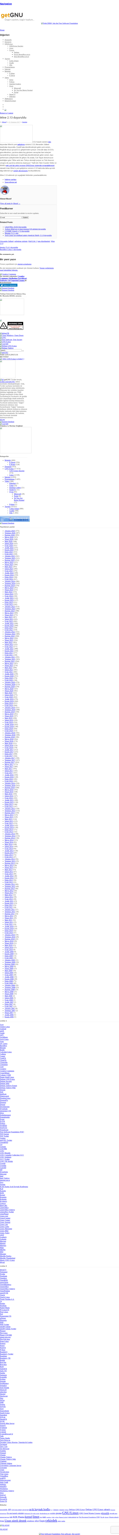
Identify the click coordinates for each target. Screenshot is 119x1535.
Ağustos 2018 (10, 733)
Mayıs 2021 (9, 663)
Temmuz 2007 (10, 1011)
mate (44, 1517)
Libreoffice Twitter (7, 1212)
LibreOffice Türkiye (7, 1210)
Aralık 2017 (9, 750)
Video (7, 78)
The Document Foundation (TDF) (89, 1517)
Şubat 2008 (9, 998)
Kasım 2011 (9, 903)
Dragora (3, 1102)
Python (11, 82)
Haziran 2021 (10, 661)
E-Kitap (12, 73)
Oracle (2, 1295)
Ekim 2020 (9, 678)
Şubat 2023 (9, 619)
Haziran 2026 (10, 535)
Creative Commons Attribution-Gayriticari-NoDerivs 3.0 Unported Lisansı (13, 278)
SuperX (3, 1426)
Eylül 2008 (9, 983)
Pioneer (3, 1331)
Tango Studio (5, 1438)
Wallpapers (9, 99)
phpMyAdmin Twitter (8, 1329)
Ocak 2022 (9, 647)
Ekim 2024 (9, 577)
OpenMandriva (5, 1285)
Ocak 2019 (9, 722)
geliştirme (21, 144)
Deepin (2, 1090)
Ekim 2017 (9, 754)
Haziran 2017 (10, 762)
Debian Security (6, 1081)
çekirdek (51, 1520)
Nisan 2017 (9, 767)
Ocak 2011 (9, 924)
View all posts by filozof (10, 203)
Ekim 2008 (9, 981)
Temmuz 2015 (10, 811)
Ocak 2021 (9, 672)
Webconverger (5, 1480)
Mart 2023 (8, 617)
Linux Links (4, 1227)
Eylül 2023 (9, 604)
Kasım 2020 (9, 676)
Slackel (2, 1394)
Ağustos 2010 (10, 935)
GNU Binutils (5, 1153)
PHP (1, 1322)
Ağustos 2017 (10, 758)
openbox (48, 1517)
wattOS (3, 1478)
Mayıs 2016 (9, 790)
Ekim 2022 (9, 628)
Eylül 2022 (9, 630)
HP (1, 1170)
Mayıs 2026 (9, 537)
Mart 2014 (8, 844)
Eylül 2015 (9, 806)
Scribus (2, 1379)
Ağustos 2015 (10, 809)
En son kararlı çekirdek (15, 1513)
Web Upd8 (4, 1482)
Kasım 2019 (9, 701)
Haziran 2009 (10, 964)
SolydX (3, 1407)
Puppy (2, 1346)
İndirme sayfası (10, 179)
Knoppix (3, 1197)
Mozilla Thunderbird (7, 1258)
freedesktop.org (45, 1513)
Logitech (3, 1237)
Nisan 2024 (9, 590)
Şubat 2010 (9, 947)
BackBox (3, 1046)
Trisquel (3, 1453)
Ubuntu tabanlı (114, 1517)
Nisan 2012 (9, 893)
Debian (16, 52)
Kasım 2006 (9, 1017)
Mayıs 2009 (9, 966)
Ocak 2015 (9, 823)
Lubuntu (3, 1239)
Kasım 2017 (9, 752)
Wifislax (3, 1484)
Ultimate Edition (6, 1463)
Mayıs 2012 (9, 891)
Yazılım (7, 59)
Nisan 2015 (9, 817)
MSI (1, 1252)
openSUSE (4, 1293)
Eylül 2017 (9, 756)
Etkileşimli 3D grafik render (31, 1513)
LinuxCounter (5, 1218)
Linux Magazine (6, 1229)
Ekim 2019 (9, 703)
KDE (2, 1193)
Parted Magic (5, 1308)
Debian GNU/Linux (7, 1079)
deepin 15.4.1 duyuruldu (9, 247)
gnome (59, 1513)
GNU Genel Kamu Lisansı (89, 1513)
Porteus (2, 1343)
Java (1, 1182)
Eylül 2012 (9, 882)
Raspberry (4, 1352)
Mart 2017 (8, 769)
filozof (4, 122)
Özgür (42, 1521)
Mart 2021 (8, 668)
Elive (2, 1113)
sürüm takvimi (72, 1517)
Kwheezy (3, 1201)
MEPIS (2, 1250)
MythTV (3, 1270)
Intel (1, 1176)
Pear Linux (4, 1312)
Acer (2, 1025)
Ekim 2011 (9, 905)
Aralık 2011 (9, 901)
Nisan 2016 (9, 792)
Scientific (3, 1377)
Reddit (2, 1360)
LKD (2, 1235)
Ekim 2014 (9, 830)
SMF (2, 1402)
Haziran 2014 (10, 838)
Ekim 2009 (9, 956)
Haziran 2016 (10, 788)
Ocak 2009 (9, 975)
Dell (1, 1092)
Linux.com (4, 1216)
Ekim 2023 (9, 602)
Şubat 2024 (9, 594)
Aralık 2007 (9, 1002)
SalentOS (3, 1369)
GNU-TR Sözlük (6, 1161)
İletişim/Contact (10, 101)
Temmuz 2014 (10, 836)
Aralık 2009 (9, 952)
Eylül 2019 (9, 705)
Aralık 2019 (9, 699)
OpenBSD (4, 1280)
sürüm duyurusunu (20, 171)
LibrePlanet (4, 1214)
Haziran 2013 (10, 863)
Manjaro (3, 1246)
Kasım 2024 (9, 575)
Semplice (3, 1386)
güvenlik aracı (113, 1513)
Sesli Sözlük (4, 1388)
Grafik (11, 63)
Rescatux (3, 1365)
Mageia (2, 1243)
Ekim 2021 (9, 653)
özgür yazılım (61, 1521)
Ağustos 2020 (10, 682)
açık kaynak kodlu (39, 1509)
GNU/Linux (9, 44)
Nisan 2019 (9, 716)
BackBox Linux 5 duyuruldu (10, 249)
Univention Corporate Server (10, 1466)
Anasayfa (8, 40)
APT (2, 1035)
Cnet (1, 1067)
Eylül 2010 (9, 933)
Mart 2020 (8, 693)
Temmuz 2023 (10, 609)
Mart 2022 (8, 642)
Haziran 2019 (10, 712)
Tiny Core (3, 1447)
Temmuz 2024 (10, 583)
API (9, 1509)
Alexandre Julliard (6, 241)
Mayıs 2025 (9, 562)
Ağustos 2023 (10, 607)
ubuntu (107, 1517)
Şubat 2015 (9, 821)
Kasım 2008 (9, 979)
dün (49, 142)
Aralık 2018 (9, 724)
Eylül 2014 (9, 832)
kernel (28, 1516)
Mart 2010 (8, 945)
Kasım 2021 (9, 651)
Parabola (3, 1306)
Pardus (2, 1303)
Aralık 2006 (9, 1015)
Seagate (3, 1381)
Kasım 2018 (9, 727)
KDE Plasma (18, 1517)
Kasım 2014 (9, 828)
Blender (3, 1048)
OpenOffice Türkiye (7, 1289)
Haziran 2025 (10, 560)
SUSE (2, 1421)
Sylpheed (3, 1428)
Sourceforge (4, 1411)
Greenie (3, 1147)
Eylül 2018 (9, 731)
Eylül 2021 (9, 655)
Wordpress (4, 1489)
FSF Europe (4, 1134)
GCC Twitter (5, 1159)
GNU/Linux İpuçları (16, 46)
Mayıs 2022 (9, 638)
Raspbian (3, 1356)
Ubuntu (3, 1455)
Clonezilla (3, 1062)
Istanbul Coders (15, 84)
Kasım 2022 (9, 626)
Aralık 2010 (9, 926)
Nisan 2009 (9, 968)
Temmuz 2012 (10, 886)
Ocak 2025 (9, 571)
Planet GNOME (6, 1335)
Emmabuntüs (5, 1117)
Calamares (56, 1510)
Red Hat (3, 1362)
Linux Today (5, 1233)
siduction (3, 1392)
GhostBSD (4, 1142)
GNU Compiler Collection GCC (12, 1155)
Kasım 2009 (9, 954)
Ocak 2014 (9, 849)
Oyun (11, 86)
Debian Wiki (4, 1084)
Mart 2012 (8, 895)
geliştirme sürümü (20, 241)
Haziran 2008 (10, 990)
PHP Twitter (4, 1325)
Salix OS (3, 1371)
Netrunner (3, 1272)
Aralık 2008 (9, 977)
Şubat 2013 (9, 872)
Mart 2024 (8, 592)
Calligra (3, 1054)
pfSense (3, 1318)
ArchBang (4, 1037)
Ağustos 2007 (10, 1008)
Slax (1, 1398)
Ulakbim (3, 1461)
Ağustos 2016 (10, 783)
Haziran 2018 (10, 737)
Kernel (2, 1195)
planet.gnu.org (5, 1337)
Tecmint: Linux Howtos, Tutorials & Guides (16, 1442)
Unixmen (3, 1468)
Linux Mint (4, 1231)
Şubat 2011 (9, 922)
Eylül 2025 (9, 554)
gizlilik (52, 1513)
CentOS (3, 1058)
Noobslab (3, 1276)
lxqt (41, 1517)
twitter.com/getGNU (7, 382)
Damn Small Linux (7, 1077)
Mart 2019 (8, 718)
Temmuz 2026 (10, 533)
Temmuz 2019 (10, 710)
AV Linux (3, 1044)
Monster (3, 1254)
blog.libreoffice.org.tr (21, 57)
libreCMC (3, 1206)
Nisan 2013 (9, 867)
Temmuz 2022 (10, 634)
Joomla (2, 1184)
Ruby (2, 1367)
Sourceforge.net (11, 182)
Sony (2, 1409)
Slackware (4, 1396)
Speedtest (3, 1415)
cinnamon (61, 1510)
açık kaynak (25, 1510)
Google (2, 1163)
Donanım (8, 42)
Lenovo (3, 1203)
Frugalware (4, 1130)
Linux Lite (4, 1224)
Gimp (11, 80)
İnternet (7, 69)
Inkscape (3, 1174)
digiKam (3, 1094)
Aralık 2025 (9, 548)
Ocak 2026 (9, 546)
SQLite (2, 1417)
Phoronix (3, 1320)
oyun (53, 1517)
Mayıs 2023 (9, 613)
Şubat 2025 (9, 569)
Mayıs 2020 (9, 689)
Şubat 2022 (9, 644)
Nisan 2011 (9, 918)
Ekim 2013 (9, 855)
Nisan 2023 (9, 615)
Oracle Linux (5, 1297)
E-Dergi (12, 75)
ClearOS (3, 1060)
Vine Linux (4, 1474)
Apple (2, 1033)
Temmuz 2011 (10, 912)
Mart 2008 (8, 996)
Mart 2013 (8, 870)
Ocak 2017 (9, 773)
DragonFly (4, 1100)
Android (3, 1029)
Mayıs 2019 (9, 714)
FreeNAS (3, 1128)
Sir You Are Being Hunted (23, 90)
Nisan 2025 (9, 565)
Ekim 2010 (9, 931)
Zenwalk (3, 1497)
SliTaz (2, 1400)
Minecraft (17, 88)
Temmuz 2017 (10, 760)
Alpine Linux (5, 1027)
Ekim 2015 (9, 804)
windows (30, 1521)
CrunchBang (4, 1073)
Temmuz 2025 (10, 558)
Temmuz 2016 (10, 785)
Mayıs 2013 (9, 865)
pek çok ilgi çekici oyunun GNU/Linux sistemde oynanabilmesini (30, 165)
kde (11, 1517)
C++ (51, 1509)
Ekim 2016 (9, 779)
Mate (2, 1248)
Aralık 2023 (9, 598)
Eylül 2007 (9, 1006)
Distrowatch (4, 1096)
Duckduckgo (5, 1107)
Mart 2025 (8, 567)
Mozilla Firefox (5, 1256)
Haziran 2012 (10, 889)
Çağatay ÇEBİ (5, 1075)
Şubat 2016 (9, 796)
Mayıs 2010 (9, 941)
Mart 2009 (8, 971)
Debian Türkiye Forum (8, 1086)
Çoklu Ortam (14, 61)
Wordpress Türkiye (7, 1491)
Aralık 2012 (9, 876)
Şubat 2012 (9, 897)
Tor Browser (4, 1449)
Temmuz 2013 (10, 861)
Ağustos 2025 (10, 556)
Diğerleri (12, 96)
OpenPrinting (5, 1291)
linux (36, 1516)
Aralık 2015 (9, 800)
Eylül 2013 (9, 857)
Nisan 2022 (9, 640)
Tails (1, 1436)
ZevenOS (3, 1499)
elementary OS (5, 1111)
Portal (16, 92)
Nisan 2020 (9, 691)
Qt (1, 1301)
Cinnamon (4, 1065)
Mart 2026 (8, 541)
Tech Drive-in (5, 1440)
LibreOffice (4, 1208)
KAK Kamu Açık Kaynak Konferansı (14, 1187)
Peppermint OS (5, 1316)
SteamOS (3, 1419)
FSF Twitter (4, 1136)
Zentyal (3, 1495)
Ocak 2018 (9, 748)
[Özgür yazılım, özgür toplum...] (17, 21)
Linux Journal (5, 1222)
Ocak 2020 (9, 697)
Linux (11, 48)
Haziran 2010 (10, 939)
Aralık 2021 (9, 649)
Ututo (2, 1470)
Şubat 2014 (9, 846)
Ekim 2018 (9, 729)
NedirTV (12, 94)
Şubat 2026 (9, 543)
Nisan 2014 (9, 842)
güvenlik (105, 1513)
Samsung (3, 1375)
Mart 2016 (8, 794)
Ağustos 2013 (10, 859)
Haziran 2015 (10, 813)
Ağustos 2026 (10, 531)
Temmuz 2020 (10, 684)
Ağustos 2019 (10, 708)
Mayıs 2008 (9, 992)
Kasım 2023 (9, 600)
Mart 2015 (8, 819)
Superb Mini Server (7, 1423)
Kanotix (3, 1191)
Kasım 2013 (9, 853)
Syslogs (3, 1430)
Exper (2, 1119)
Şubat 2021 (9, 670)
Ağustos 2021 (10, 657)
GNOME (3, 1149)
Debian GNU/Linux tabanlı (98, 1509)
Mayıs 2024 (9, 588)
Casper (2, 1056)
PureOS (3, 1348)
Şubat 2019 (9, 720)
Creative (3, 1069)
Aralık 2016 (9, 775)
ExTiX (2, 1121)
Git (1, 1145)
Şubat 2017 (9, 771)
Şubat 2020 (9, 695)
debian (67, 1509)
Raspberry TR (5, 1358)
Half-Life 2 (32, 241)
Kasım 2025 (9, 550)
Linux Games (5, 1220)
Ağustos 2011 (10, 910)
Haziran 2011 (10, 914)
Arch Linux (4, 1039)
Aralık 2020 (9, 674)
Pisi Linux (4, 1333)
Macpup (3, 1241)
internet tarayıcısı (4, 1517)
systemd (3, 1432)
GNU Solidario (5, 1157)
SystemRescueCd (6, 1434)
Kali (1, 1189)
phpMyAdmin (5, 1327)
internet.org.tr (5, 1180)
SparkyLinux (5, 1413)
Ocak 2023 (9, 621)
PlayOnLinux (5, 1339)
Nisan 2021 (9, 666)
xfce (37, 1521)
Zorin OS (3, 1501)
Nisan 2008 (9, 994)
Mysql (2, 1262)
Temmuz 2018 (10, 735)
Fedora (2, 1123)
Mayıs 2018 (9, 739)
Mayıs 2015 (9, 815)
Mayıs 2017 (9, 764)
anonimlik (3, 1510)
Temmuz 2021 (10, 659)
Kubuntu (3, 1199)
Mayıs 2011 (9, 916)
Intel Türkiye (5, 1178)
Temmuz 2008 (10, 987)
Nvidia (2, 1274)
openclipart (4, 1282)
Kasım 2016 (9, 777)
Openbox (3, 1278)
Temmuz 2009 (10, 962)
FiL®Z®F (4, 1529)
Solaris (2, 1404)
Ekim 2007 (9, 1004)
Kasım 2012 (9, 878)
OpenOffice (4, 1287)
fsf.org (2, 420)
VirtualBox (4, 1476)
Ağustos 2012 (10, 884)
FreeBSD (3, 1126)
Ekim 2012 (9, 880)
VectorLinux (4, 1472)
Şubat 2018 (9, 745)
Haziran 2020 (10, 687)
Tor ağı (102, 1517)
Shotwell (3, 1390)
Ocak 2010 (9, 950)
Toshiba (3, 1451)
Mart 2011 (8, 920)
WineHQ (3, 1487)
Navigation (6, 3)
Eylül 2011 (9, 907)
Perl (1, 1314)
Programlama (10, 67)
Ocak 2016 (9, 798)
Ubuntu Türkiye (6, 1457)
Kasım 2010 (9, 929)
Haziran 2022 (10, 636)
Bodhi (2, 1050)
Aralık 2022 (9, 623)
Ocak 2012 (9, 899)
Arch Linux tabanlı (16, 1510)
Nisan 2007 (9, 1013)
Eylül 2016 (9, 781)
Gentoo (2, 1138)
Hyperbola (4, 1172)
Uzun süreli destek (15, 1520)
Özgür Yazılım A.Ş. (7, 1299)
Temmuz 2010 (10, 937)
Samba (2, 1373)
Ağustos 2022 (10, 632)
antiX (2, 1031)
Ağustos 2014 (10, 834)
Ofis (10, 65)
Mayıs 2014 (9, 840)
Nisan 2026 (9, 539)
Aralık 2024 (9, 573)
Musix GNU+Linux (7, 1260)
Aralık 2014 (9, 825)
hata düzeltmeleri (44, 241)
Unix (2, 1521)
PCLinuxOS (4, 1310)
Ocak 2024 (9, 596)
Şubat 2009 (9, 973)
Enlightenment (5, 1115)
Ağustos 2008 (10, 985)
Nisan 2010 (9, 943)
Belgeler (8, 71)
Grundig (3, 1166)
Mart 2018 (8, 743)
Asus (2, 1041)
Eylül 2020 (9, 680)
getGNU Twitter (6, 1140)
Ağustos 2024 (10, 581)
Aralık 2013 (9, 851)
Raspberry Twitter (6, 1354)
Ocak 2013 (9, 874)
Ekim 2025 (9, 552)
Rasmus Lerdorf (63, 1517)
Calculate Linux (6, 1052)
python (57, 1517)
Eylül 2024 (9, 579)
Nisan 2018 (9, 741)
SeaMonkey (4, 1383)
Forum (11, 50)
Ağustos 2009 (10, 960)
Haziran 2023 (10, 611)
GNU (2, 1151)
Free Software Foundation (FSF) (12, 1132)
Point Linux (4, 1341)
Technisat (3, 1444)
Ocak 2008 (9, 1000)
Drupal (2, 1105)
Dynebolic (4, 1109)
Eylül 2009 (9, 958)
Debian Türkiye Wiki (8, 1088)
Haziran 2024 (10, 586)
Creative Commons (7, 1071)
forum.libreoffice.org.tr (22, 54)
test (77, 1517)
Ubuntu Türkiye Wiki (8, 1459)
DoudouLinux (5, 1098)
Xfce (2, 1493)
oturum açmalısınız (24, 264)
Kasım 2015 (9, 802)
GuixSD (3, 1168)
